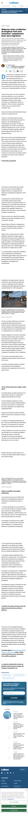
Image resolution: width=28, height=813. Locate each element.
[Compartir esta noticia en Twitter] (14, 71)
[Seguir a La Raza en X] (4, 773)
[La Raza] (14, 2)
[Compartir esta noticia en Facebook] (10, 71)
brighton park (6, 675)
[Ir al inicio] (7, 770)
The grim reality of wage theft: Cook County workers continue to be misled (19, 735)
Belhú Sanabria (11, 65)
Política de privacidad (7, 702)
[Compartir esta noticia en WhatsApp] (6, 71)
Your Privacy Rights (14, 802)
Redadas (21, 6)
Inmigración (4, 783)
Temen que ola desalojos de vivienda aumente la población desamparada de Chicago (18, 726)
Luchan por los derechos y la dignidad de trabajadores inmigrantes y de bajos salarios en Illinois (18, 746)
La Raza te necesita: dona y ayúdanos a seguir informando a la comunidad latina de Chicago (18, 716)
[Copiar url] (21, 71)
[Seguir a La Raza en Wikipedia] (13, 773)
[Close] (26, 790)
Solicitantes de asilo (8, 678)
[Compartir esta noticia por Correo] (17, 71)
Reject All (14, 806)
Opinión (15, 752)
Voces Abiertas (4, 786)
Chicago (14, 6)
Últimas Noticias (17, 780)
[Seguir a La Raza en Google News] (10, 773)
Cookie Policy (11, 799)
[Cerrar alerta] (26, 9)
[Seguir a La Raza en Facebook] (1, 773)
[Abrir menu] (2, 2)
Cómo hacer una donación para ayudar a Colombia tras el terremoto (12, 11)
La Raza (3, 25)
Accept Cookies (14, 810)
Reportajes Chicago (19, 675)
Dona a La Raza (6, 6)
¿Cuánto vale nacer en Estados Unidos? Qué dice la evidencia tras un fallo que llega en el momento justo (19, 756)
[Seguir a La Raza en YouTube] (7, 773)
